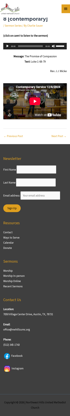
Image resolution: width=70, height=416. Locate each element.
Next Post (58, 136)
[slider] (60, 46)
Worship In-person (14, 276)
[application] (35, 46)
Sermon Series (13, 25)
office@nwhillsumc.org (16, 329)
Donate (7, 248)
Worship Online (12, 281)
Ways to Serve (11, 237)
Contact (8, 232)
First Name (9, 169)
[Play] (7, 46)
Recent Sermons (13, 286)
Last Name (9, 182)
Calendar (8, 242)
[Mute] (53, 46)
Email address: (12, 195)
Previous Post (13, 136)
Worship (8, 271)
